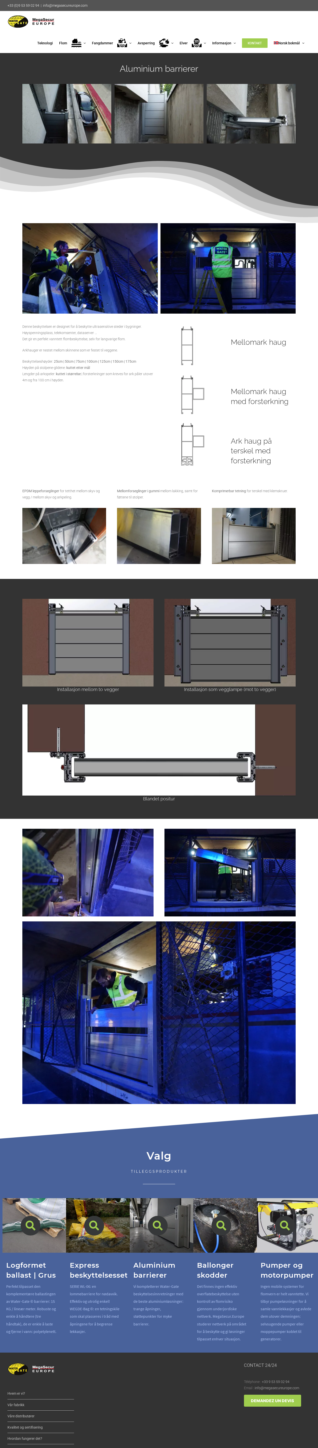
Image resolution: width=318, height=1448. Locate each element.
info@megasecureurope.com (65, 5)
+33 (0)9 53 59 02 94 (23, 5)
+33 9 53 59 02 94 (275, 1382)
